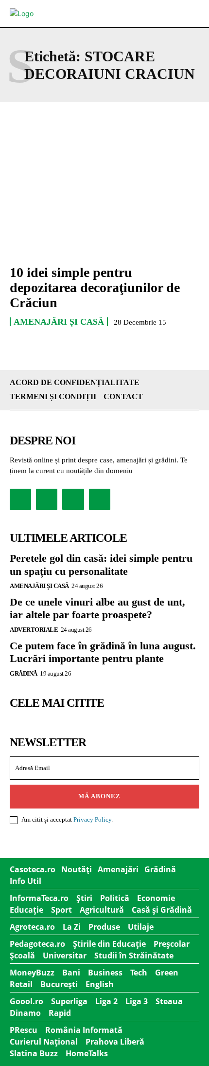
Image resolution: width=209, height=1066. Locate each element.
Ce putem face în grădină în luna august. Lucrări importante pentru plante (103, 652)
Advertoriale (34, 629)
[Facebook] (20, 499)
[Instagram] (46, 499)
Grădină (23, 673)
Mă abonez (99, 796)
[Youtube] (99, 499)
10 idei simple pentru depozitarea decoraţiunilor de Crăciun (95, 287)
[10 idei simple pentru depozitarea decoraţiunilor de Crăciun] (104, 199)
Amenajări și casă (59, 321)
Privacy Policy (92, 819)
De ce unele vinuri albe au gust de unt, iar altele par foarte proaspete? (97, 608)
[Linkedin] (73, 499)
